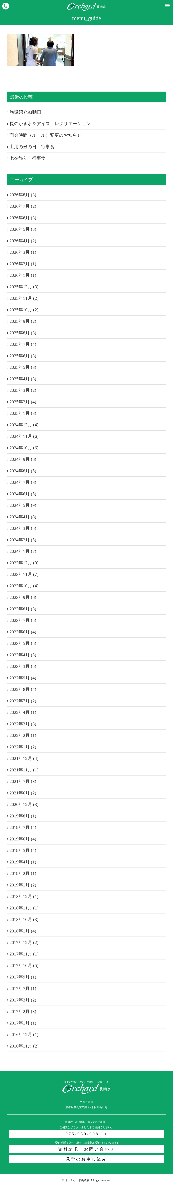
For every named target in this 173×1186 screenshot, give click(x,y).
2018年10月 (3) (24, 919)
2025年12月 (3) (24, 286)
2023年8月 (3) (22, 608)
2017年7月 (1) (22, 988)
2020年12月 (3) (24, 804)
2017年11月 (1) (24, 953)
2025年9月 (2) (22, 321)
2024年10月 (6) (24, 447)
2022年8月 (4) (22, 689)
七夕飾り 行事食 (27, 158)
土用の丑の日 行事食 (32, 146)
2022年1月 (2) (22, 746)
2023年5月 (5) (22, 643)
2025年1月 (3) (22, 413)
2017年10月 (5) (24, 965)
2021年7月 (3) (22, 781)
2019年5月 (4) (22, 850)
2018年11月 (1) (24, 907)
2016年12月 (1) (24, 1034)
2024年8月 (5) (22, 470)
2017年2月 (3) (22, 1011)
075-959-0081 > (87, 1134)
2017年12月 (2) (24, 942)
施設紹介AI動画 (25, 112)
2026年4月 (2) (22, 240)
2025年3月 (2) (22, 390)
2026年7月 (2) (22, 206)
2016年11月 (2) (24, 1045)
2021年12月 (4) (24, 758)
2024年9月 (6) (22, 459)
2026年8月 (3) (22, 194)
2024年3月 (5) (22, 528)
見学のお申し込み (86, 1159)
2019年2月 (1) (22, 873)
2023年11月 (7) (24, 574)
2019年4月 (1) (22, 861)
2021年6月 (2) (22, 792)
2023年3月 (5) (22, 666)
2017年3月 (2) (22, 999)
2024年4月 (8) (22, 516)
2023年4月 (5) (22, 654)
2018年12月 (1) (24, 896)
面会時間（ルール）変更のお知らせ (45, 135)
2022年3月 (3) (22, 723)
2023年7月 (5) (22, 620)
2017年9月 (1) (22, 976)
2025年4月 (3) (22, 378)
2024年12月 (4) (24, 424)
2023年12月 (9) (24, 562)
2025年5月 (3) (22, 367)
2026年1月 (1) (22, 275)
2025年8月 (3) (22, 332)
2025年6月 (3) (22, 355)
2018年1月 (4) (22, 930)
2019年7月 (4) (22, 827)
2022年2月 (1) (22, 735)
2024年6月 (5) (22, 493)
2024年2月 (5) (22, 539)
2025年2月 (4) (22, 401)
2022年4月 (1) (22, 712)
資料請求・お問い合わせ (86, 1149)
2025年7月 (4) (22, 344)
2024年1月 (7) (22, 551)
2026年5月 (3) (22, 229)
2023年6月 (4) (22, 631)
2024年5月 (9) (22, 505)
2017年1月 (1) (22, 1022)
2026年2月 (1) (22, 263)
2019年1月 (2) (22, 884)
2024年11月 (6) (24, 436)
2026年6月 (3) (22, 217)
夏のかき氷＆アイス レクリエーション (50, 123)
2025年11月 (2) (24, 298)
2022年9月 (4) (22, 677)
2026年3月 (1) (22, 252)
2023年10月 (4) (24, 585)
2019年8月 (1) (22, 815)
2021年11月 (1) (24, 769)
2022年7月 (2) (22, 700)
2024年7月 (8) (22, 482)
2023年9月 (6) (22, 597)
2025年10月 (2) (24, 309)
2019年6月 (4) (22, 838)
